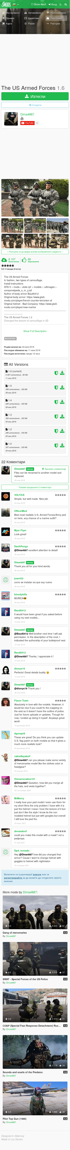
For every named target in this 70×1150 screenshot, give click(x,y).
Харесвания (33, 262)
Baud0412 (20, 610)
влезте (37, 874)
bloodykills (20, 594)
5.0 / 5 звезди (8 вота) (11, 269)
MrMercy (19, 798)
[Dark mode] (60, 4)
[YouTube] (22, 118)
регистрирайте (13, 877)
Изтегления (13, 262)
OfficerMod (20, 511)
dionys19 (19, 668)
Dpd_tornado (21, 850)
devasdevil (20, 831)
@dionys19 (20, 688)
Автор (30, 469)
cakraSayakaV (22, 756)
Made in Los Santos (12, 1139)
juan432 (18, 578)
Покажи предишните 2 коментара (35, 487)
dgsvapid (19, 733)
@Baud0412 (21, 633)
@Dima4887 (21, 550)
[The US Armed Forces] (35, 198)
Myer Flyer (20, 530)
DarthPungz (21, 546)
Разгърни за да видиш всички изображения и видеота (35, 251)
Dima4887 (27, 114)
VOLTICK (19, 495)
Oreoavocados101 (24, 779)
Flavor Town (21, 700)
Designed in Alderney (12, 1136)
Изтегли (37, 96)
